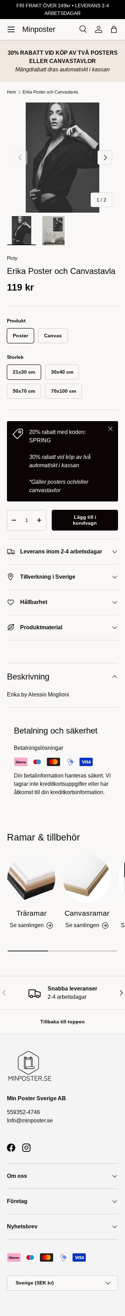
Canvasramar (87, 913)
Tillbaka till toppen (62, 1021)
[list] (62, 158)
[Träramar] (31, 878)
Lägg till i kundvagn (85, 520)
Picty (12, 258)
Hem (11, 92)
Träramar (31, 913)
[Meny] (11, 29)
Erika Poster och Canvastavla (50, 92)
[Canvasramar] (87, 878)
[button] (114, 29)
